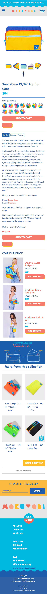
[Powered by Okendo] (8, 464)
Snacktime (12, 203)
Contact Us (18, 530)
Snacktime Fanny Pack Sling (33, 291)
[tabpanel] (23, 39)
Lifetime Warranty (22, 564)
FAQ (15, 557)
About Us (17, 526)
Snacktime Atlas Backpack (32, 264)
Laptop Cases (13, 200)
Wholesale (18, 533)
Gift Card (17, 545)
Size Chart (18, 541)
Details (5, 135)
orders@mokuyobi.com (24, 568)
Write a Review (34, 462)
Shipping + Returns (17, 135)
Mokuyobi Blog (20, 549)
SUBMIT (37, 491)
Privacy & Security (23, 586)
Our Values (18, 561)
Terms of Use (23, 588)
